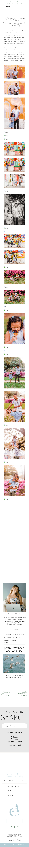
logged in (15, 707)
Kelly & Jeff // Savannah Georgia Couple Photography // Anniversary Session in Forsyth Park (8, 701)
